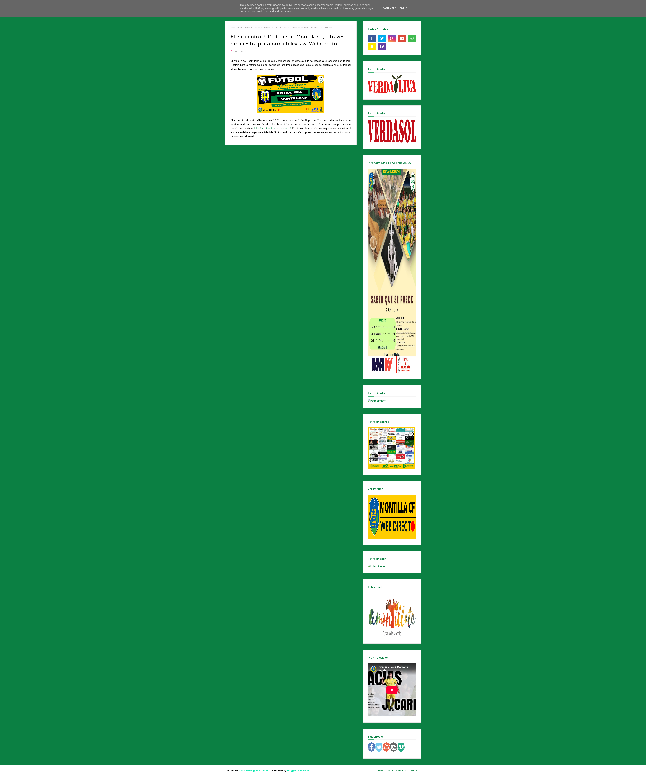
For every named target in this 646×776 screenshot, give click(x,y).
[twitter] (382, 38)
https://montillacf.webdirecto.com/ (272, 128)
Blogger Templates (298, 770)
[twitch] (382, 46)
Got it (403, 8)
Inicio (233, 27)
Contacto (415, 770)
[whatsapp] (412, 38)
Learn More (389, 8)
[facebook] (372, 38)
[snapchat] (372, 46)
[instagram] (392, 38)
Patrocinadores (397, 770)
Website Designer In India (253, 770)
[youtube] (402, 38)
